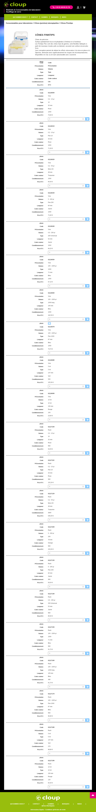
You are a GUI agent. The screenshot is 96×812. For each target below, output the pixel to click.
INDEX (64, 17)
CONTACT (34, 17)
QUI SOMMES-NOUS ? (17, 804)
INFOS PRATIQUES (48, 806)
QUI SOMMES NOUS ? (20, 17)
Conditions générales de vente (55, 809)
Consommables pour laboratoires (19, 23)
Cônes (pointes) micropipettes (46, 23)
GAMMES (44, 17)
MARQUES (54, 17)
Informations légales (37, 809)
